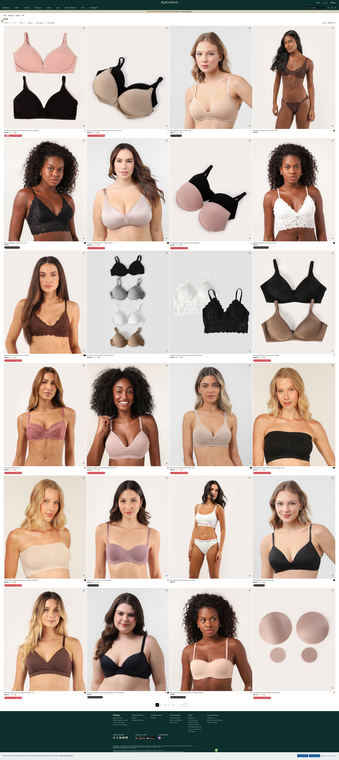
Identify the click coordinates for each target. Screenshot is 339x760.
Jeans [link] (58, 7)
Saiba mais (153, 717)
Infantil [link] (49, 7)
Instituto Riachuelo (174, 722)
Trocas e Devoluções (193, 720)
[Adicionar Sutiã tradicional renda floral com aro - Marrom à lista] (83, 253)
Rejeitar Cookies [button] (314, 755)
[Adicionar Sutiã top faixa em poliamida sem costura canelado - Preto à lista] (332, 365)
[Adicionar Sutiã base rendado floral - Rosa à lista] (83, 365)
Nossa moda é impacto (175, 717)
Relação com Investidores (138, 720)
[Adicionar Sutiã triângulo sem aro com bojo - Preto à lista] (332, 478)
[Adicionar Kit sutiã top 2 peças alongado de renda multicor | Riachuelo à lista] (249, 253)
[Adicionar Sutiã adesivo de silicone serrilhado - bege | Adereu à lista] (332, 590)
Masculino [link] (38, 7)
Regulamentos (191, 731)
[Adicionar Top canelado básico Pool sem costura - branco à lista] (249, 478)
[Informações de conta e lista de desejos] (332, 7)
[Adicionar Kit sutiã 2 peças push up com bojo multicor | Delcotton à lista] (249, 140)
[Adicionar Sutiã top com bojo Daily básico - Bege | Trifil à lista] (249, 365)
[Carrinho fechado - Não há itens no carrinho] (335, 7)
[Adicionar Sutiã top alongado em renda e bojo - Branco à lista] (332, 140)
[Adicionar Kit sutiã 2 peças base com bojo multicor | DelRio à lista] (332, 253)
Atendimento (191, 717)
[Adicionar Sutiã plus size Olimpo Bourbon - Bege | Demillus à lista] (166, 140)
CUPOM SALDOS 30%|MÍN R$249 (13, 135)
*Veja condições (186, 11)
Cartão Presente (211, 717)
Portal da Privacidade (193, 722)
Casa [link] (82, 7)
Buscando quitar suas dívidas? (120, 724)
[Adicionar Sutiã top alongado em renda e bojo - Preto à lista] (83, 140)
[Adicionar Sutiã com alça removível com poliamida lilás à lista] (166, 478)
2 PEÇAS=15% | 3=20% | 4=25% (12, 247)
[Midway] (333, 3)
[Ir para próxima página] (185, 705)
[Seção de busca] (315, 7)
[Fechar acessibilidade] (4, 18)
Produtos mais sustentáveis (176, 720)
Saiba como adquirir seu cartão (120, 720)
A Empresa (134, 717)
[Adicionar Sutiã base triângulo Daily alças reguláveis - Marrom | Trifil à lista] (83, 590)
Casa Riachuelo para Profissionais (215, 720)
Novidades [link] (5, 7)
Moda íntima (11, 15)
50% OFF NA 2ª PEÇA (176, 135)
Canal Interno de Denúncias (194, 727)
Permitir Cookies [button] (303, 755)
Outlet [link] (17, 7)
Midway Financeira (117, 718)
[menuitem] (5, 7)
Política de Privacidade (66, 755)
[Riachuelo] (169, 2)
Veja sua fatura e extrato (119, 722)
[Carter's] (317, 3)
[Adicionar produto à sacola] (84, 126)
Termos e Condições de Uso (194, 729)
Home (5, 15)
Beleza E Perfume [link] (70, 7)
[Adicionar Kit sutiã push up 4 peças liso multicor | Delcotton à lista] (166, 253)
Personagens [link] (93, 7)
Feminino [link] (27, 7)
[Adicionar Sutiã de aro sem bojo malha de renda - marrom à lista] (332, 28)
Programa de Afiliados (212, 722)
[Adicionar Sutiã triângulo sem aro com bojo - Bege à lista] (249, 28)
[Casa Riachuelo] (325, 3)
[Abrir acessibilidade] (2, 21)
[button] (328, 755)
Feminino (18, 15)
